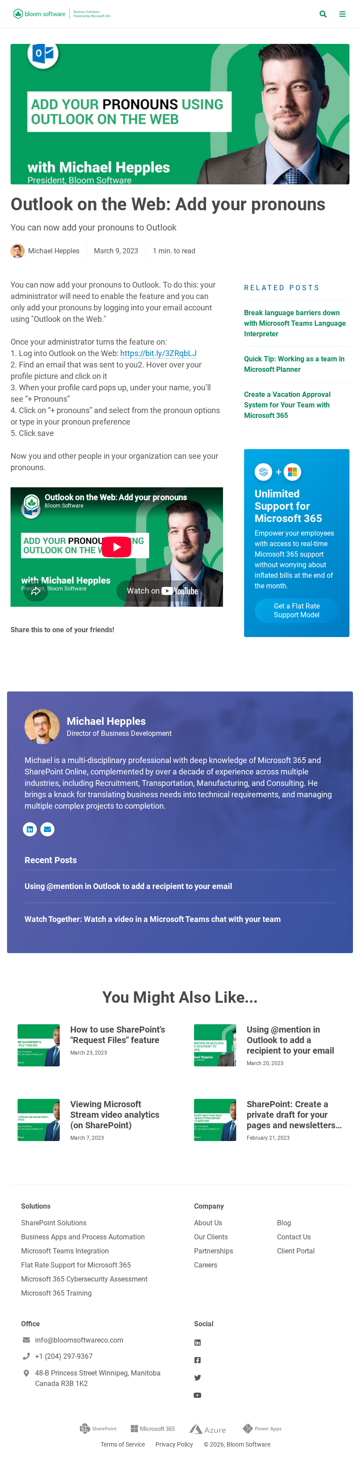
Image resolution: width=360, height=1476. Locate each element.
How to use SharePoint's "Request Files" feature (117, 1034)
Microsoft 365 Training (56, 1293)
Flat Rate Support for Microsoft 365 (76, 1265)
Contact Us (294, 1237)
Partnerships (213, 1251)
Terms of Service (123, 1444)
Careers (205, 1265)
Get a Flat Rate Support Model (297, 610)
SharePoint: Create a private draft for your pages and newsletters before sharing (291, 1114)
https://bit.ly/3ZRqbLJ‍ (158, 353)
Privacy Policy (174, 1444)
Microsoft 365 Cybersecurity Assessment (84, 1279)
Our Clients (211, 1237)
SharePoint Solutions (53, 1223)
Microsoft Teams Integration (65, 1251)
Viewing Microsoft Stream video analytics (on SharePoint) (114, 1114)
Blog (284, 1223)
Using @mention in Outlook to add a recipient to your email (290, 1040)
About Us (208, 1223)
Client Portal (296, 1251)
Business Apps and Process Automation (83, 1237)
